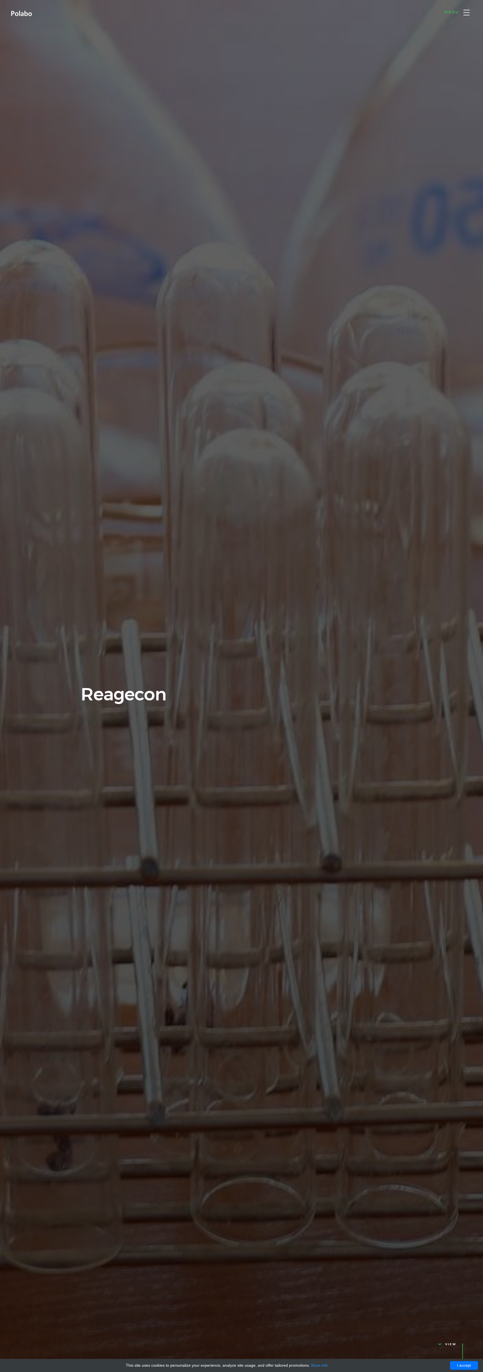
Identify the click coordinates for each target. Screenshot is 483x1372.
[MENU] (466, 12)
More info (319, 1365)
